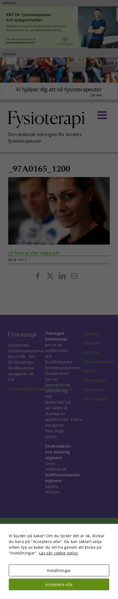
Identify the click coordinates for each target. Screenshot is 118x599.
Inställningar (59, 570)
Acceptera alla (58, 584)
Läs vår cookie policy (58, 553)
